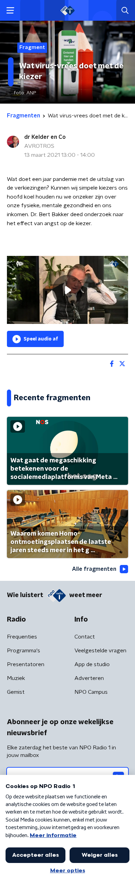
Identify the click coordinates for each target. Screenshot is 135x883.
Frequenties (22, 637)
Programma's (23, 650)
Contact (84, 637)
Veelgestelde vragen (100, 650)
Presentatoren (25, 664)
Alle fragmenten (94, 569)
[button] (10, 10)
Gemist (16, 692)
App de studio (92, 664)
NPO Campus (91, 692)
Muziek (16, 678)
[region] (67, 290)
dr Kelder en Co (45, 137)
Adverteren (89, 678)
